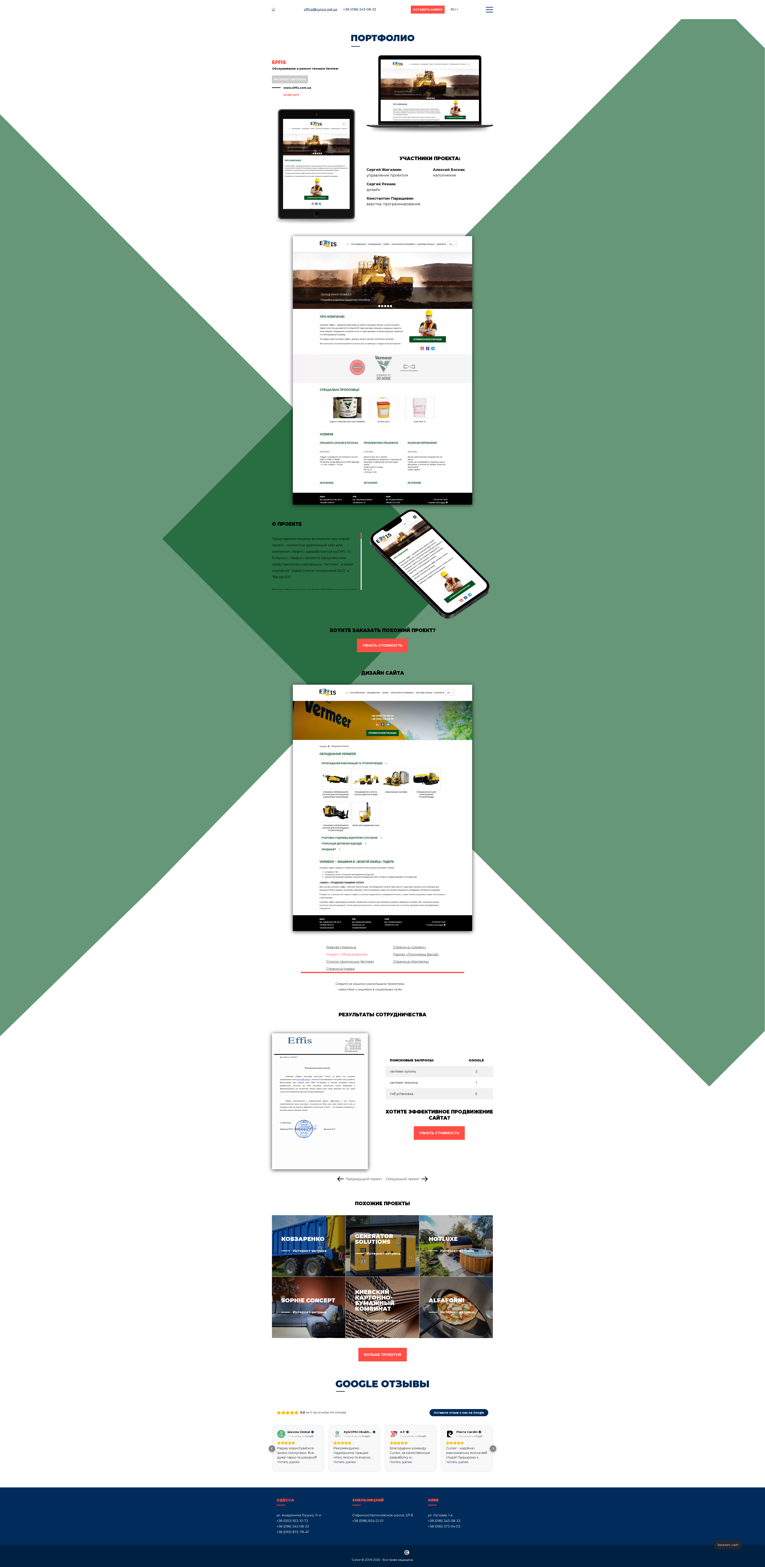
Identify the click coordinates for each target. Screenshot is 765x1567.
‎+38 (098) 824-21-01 (367, 1521)
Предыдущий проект (364, 1179)
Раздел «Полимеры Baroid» (416, 954)
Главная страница (341, 947)
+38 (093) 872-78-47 (293, 1532)
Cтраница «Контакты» (411, 961)
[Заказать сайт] (750, 1545)
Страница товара (340, 969)
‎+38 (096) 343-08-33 (293, 1526)
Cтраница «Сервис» (409, 947)
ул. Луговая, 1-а (440, 1515)
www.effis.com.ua (297, 88)
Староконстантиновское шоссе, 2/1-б (382, 1515)
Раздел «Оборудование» (347, 954)
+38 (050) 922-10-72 (292, 1521)
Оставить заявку (428, 9)
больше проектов (382, 1355)
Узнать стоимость (382, 645)
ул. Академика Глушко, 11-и (299, 1515)
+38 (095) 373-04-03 (444, 1526)
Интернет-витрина (290, 79)
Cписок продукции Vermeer (350, 961)
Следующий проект (402, 1179)
